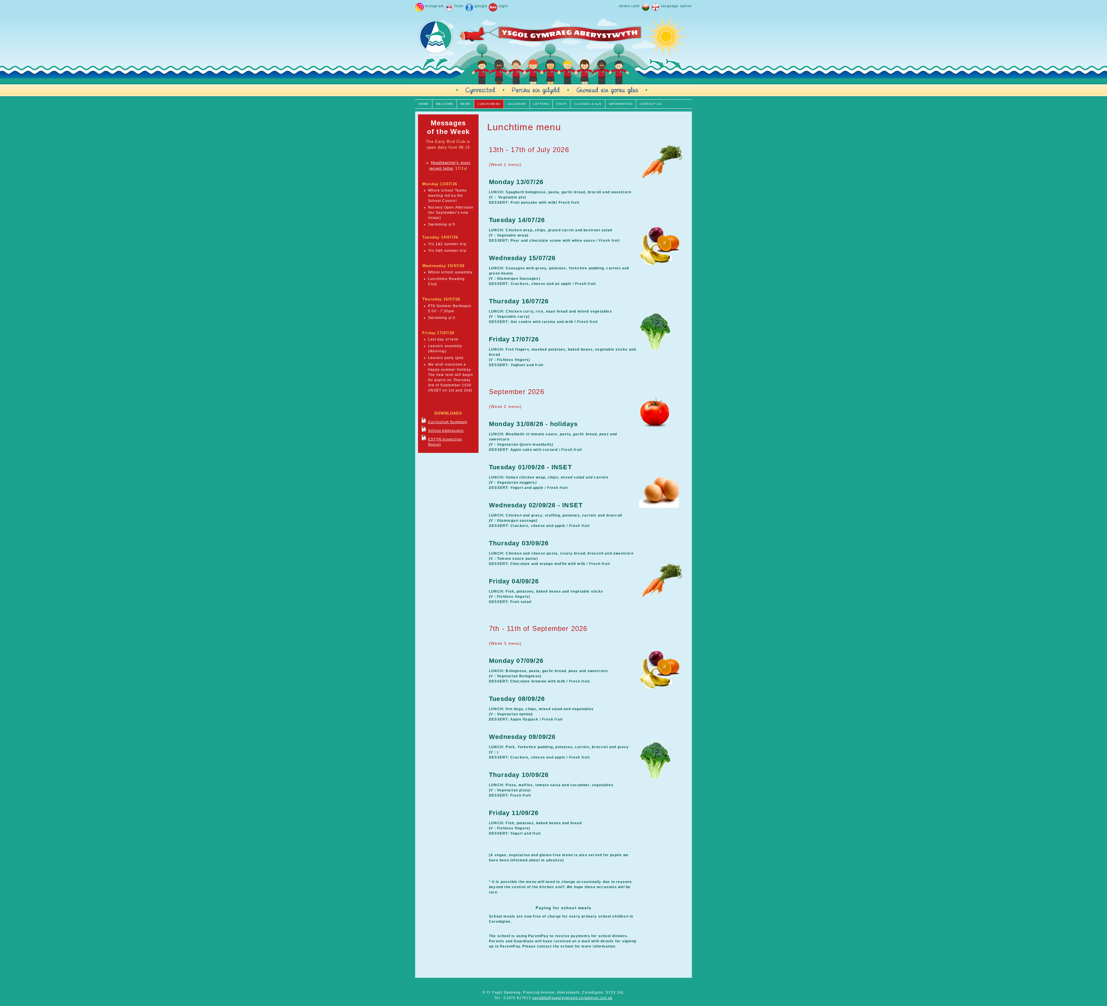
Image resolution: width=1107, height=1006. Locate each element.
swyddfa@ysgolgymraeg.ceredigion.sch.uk (572, 998)
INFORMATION (620, 103)
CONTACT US (651, 103)
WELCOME (444, 103)
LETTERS (541, 103)
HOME (424, 103)
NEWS (465, 103)
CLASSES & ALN (588, 103)
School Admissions (446, 431)
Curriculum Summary (448, 422)
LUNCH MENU (489, 103)
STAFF (561, 103)
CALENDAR (516, 103)
